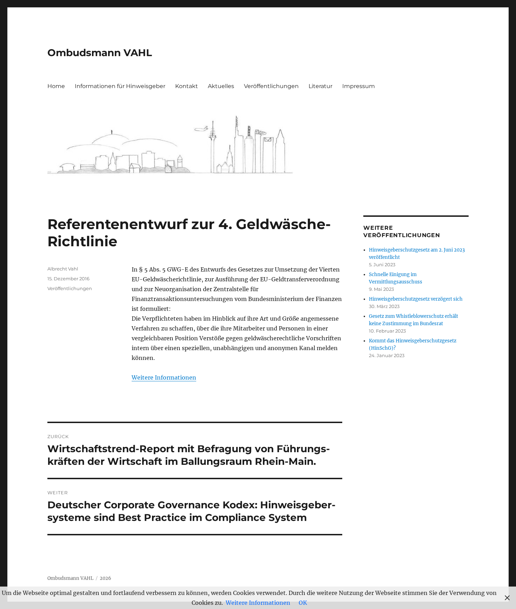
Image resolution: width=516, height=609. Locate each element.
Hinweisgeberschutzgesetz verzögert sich (416, 299)
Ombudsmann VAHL (99, 53)
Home (56, 86)
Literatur (320, 86)
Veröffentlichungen (271, 86)
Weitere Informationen (164, 377)
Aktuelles (221, 86)
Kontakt (186, 86)
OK (303, 602)
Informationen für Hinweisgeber (120, 86)
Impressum (358, 86)
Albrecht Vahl (62, 269)
